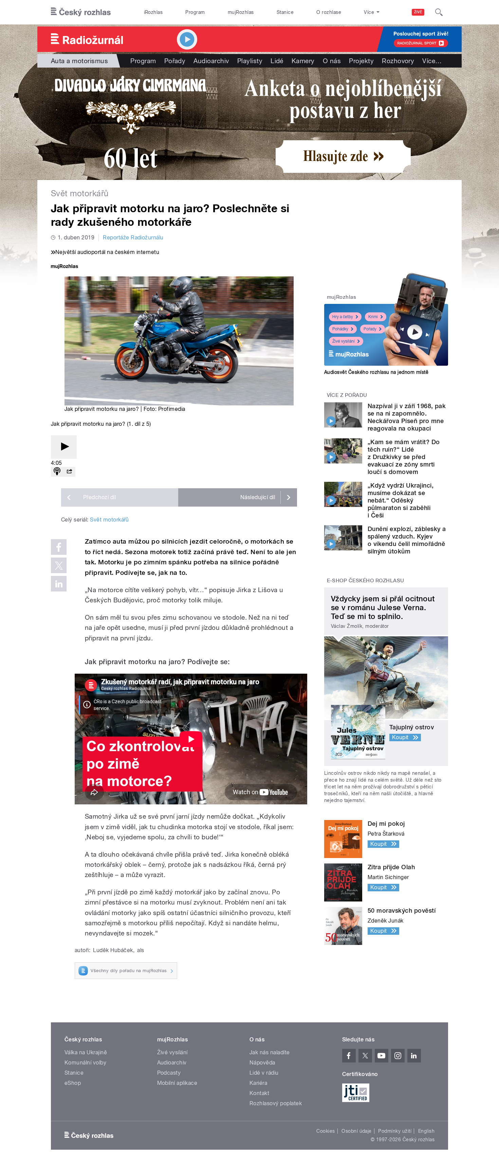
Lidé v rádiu (264, 1073)
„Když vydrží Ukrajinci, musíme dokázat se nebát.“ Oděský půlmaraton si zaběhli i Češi (400, 500)
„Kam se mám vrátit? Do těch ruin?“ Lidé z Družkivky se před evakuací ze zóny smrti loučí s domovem (404, 456)
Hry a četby (342, 316)
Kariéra (258, 1083)
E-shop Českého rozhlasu (365, 581)
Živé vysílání (343, 341)
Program (195, 12)
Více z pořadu (347, 395)
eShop (72, 1083)
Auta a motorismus (79, 61)
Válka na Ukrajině (85, 1052)
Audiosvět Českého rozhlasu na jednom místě (376, 372)
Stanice (285, 12)
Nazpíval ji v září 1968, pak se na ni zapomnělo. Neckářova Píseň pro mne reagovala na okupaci (407, 417)
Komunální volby (85, 1062)
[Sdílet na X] (59, 565)
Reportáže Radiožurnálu (133, 237)
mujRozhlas (241, 12)
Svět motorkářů (109, 519)
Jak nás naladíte (270, 1052)
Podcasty (169, 1073)
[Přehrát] (64, 447)
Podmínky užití (394, 1131)
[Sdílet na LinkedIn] (59, 583)
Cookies (325, 1131)
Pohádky (340, 329)
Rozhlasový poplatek (276, 1103)
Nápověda (262, 1062)
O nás (332, 61)
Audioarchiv (211, 61)
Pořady (175, 61)
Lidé (277, 61)
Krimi (373, 316)
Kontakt (259, 1093)
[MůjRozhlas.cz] (64, 267)
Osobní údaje (356, 1131)
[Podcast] (57, 472)
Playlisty (249, 61)
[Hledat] (439, 12)
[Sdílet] (69, 472)
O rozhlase (328, 12)
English (426, 1131)
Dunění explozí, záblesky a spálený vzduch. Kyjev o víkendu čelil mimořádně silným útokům (407, 540)
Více (432, 61)
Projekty (361, 61)
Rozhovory (398, 61)
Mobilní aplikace (177, 1083)
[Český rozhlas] (81, 12)
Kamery (303, 61)
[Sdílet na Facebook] (59, 547)
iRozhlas (153, 12)
